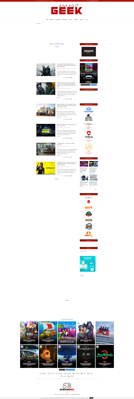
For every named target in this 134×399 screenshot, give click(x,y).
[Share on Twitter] (65, 77)
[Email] (93, 1)
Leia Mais (58, 75)
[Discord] (97, 1)
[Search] (84, 19)
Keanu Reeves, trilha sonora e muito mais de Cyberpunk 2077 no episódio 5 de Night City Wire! (66, 105)
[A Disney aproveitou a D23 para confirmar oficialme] (105, 356)
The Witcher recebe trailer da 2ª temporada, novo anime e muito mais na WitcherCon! (66, 65)
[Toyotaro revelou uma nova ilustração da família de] (86, 332)
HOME (47, 19)
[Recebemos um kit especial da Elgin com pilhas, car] (67, 332)
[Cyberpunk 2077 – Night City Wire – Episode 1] (45, 149)
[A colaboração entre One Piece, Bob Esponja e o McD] (48, 332)
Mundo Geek (65, 19)
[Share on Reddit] (68, 77)
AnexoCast (52, 19)
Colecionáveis (57, 19)
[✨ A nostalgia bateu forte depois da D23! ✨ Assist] (105, 332)
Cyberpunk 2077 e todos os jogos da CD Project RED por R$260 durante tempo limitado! (66, 163)
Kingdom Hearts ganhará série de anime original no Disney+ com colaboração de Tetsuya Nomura (84, 183)
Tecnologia (76, 19)
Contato (67, 392)
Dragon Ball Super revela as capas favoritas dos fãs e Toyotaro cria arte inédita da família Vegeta (93, 183)
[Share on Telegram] (71, 77)
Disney (81, 19)
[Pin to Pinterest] (66, 77)
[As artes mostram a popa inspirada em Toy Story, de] (29, 356)
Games (70, 19)
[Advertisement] (67, 31)
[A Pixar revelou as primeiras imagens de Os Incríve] (67, 356)
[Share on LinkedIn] (67, 77)
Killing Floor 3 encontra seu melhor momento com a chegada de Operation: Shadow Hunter (83, 169)
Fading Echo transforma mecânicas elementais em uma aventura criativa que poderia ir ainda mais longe (93, 169)
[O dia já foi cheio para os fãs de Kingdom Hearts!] (86, 356)
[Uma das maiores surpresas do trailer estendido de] (48, 356)
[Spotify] (94, 1)
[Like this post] (62, 77)
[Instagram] (89, 1)
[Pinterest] (90, 1)
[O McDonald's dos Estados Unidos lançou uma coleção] (29, 332)
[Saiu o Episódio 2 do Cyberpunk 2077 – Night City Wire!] (45, 130)
